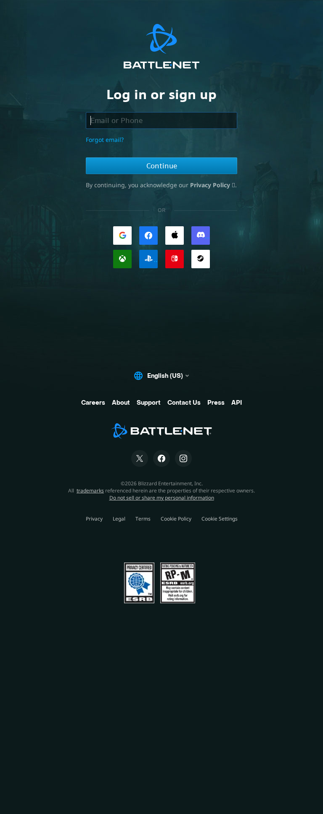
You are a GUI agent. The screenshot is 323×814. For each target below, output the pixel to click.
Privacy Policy (211, 185)
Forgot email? (105, 140)
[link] (122, 235)
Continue (161, 165)
